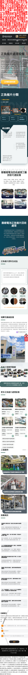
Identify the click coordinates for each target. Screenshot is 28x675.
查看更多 (24, 449)
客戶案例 (4, 43)
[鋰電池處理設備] (14, 110)
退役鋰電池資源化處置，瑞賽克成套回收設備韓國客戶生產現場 (11, 601)
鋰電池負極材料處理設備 (7, 195)
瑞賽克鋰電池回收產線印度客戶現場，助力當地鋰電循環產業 (11, 557)
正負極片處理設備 (24, 40)
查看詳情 (25, 527)
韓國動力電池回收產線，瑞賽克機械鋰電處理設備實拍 (11, 568)
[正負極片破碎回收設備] (7, 421)
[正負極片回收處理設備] (20, 421)
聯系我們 (24, 43)
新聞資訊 (11, 43)
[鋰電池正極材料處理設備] (20, 403)
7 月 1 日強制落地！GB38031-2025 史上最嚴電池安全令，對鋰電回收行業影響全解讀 (11, 590)
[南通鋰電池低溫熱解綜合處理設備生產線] (13, 482)
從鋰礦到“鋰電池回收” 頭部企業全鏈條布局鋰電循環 (11, 524)
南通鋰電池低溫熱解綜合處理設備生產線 (13, 491)
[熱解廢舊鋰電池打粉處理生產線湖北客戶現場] (13, 462)
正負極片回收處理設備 (20, 205)
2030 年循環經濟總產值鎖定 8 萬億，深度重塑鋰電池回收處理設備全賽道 (11, 546)
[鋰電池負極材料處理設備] (7, 403)
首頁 (8, 47)
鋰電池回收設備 (10, 39)
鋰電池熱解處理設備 (17, 40)
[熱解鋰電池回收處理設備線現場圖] (13, 502)
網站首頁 (4, 39)
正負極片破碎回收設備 (7, 205)
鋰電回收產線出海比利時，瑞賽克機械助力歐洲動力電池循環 (11, 579)
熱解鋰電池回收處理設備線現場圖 (13, 511)
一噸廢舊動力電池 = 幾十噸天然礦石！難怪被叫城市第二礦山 (11, 535)
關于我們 (17, 43)
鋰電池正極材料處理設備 (20, 195)
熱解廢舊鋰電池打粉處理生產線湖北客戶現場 (13, 472)
